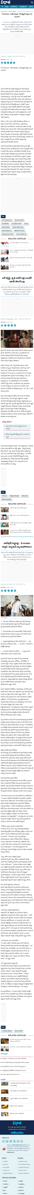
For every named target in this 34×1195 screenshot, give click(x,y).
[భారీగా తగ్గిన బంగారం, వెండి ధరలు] (4, 1092)
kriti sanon (25, 496)
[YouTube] (21, 1141)
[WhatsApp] (14, 1141)
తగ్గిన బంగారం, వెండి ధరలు (16, 1106)
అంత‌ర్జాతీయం (23, 6)
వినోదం (10, 56)
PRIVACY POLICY (23, 1170)
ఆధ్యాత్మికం (21, 1181)
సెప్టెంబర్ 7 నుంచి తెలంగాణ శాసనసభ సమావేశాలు (14, 1059)
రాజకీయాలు (14, 6)
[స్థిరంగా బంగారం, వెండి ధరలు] (4, 1114)
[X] (7, 1141)
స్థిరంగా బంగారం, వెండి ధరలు (17, 1114)
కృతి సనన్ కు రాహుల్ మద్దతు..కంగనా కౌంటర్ (16, 427)
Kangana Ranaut (14, 496)
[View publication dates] (24, 56)
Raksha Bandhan (6, 499)
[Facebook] (3, 1141)
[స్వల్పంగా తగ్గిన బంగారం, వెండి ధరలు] (4, 1099)
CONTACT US (6, 1170)
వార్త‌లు (7, 6)
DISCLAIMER (6, 1167)
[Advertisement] (17, 46)
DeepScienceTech (10, 1152)
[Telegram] (18, 1141)
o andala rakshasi (7, 1031)
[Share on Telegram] (14, 63)
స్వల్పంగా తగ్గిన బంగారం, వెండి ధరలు (19, 1099)
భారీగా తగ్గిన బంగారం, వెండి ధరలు (18, 1091)
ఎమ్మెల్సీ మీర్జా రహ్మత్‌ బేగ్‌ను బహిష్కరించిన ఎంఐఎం (14, 1071)
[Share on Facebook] (2, 63)
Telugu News (4, 12)
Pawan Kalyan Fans (18, 227)
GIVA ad (4, 496)
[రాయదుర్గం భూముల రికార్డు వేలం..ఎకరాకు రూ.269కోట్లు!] (4, 1083)
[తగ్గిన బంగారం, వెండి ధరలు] (4, 1107)
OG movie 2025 (19, 220)
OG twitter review (16, 223)
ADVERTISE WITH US (8, 1173)
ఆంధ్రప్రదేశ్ (5, 1187)
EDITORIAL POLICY (23, 1161)
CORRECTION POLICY (24, 1167)
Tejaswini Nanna (10, 319)
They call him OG (21, 234)
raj (7, 584)
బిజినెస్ (3, 1079)
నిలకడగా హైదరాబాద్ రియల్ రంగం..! (11, 1075)
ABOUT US (5, 1164)
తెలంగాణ (5, 1181)
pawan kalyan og (6, 230)
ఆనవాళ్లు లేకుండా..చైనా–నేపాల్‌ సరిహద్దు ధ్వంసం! (14, 1067)
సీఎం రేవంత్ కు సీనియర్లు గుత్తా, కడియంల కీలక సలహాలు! (15, 1063)
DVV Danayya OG (7, 220)
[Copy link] (11, 60)
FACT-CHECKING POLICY (24, 1164)
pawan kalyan (5, 227)
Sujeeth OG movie (19, 230)
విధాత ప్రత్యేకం (22, 1193)
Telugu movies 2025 (7, 234)
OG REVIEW (5, 223)
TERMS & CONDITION (24, 1173)
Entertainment (12, 12)
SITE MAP (5, 1161)
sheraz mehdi (18, 1031)
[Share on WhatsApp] (8, 63)
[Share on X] (11, 63)
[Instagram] (5, 63)
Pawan (26, 223)
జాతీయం (31, 6)
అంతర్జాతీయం (22, 1184)
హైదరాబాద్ (21, 1190)
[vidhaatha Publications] (17, 1123)
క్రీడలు (4, 1190)
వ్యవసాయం (21, 1187)
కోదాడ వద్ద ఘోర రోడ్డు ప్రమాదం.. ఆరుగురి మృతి (17, 435)
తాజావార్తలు (4, 1054)
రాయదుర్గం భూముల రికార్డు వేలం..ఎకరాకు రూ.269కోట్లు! (20, 1084)
